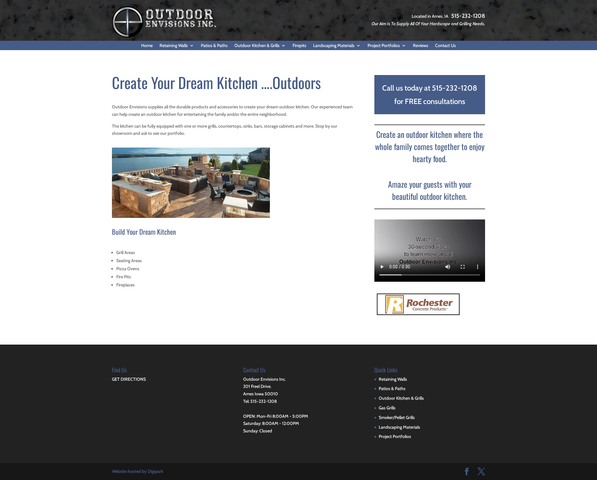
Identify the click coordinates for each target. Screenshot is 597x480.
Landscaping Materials (333, 45)
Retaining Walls (174, 45)
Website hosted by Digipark (137, 471)
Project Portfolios (384, 45)
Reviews (420, 45)
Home (147, 45)
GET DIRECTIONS (129, 379)
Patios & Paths (214, 45)
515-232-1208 (468, 15)
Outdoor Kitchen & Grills (257, 45)
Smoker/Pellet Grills (397, 417)
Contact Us (445, 45)
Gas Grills (387, 408)
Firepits (299, 45)
